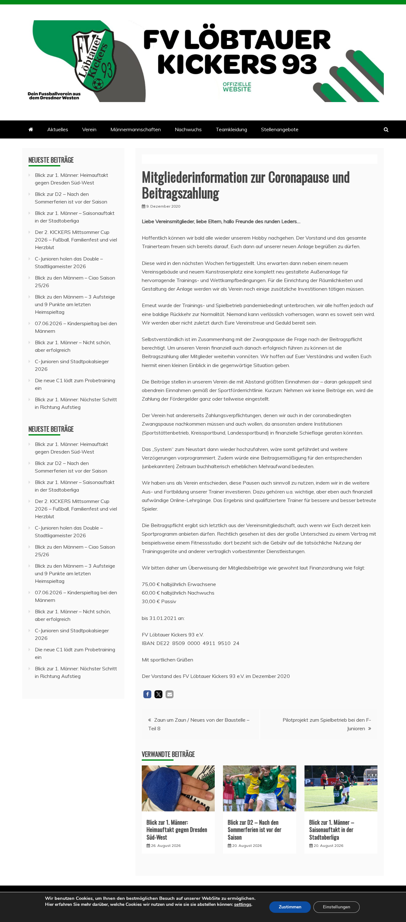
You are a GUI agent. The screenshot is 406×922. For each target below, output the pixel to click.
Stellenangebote (279, 129)
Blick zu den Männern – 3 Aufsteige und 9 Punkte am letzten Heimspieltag (75, 304)
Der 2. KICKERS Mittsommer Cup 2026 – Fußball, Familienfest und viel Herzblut (76, 239)
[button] (147, 694)
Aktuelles (57, 129)
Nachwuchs (188, 129)
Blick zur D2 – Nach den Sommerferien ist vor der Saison (254, 829)
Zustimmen (290, 907)
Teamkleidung (231, 129)
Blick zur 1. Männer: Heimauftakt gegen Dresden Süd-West (177, 829)
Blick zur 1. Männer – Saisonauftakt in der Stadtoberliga (331, 829)
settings (242, 904)
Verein (89, 129)
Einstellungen (336, 907)
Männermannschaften (135, 129)
